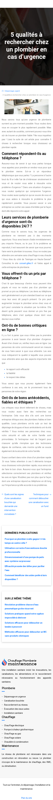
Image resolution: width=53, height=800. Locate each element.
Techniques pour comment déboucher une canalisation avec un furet (39, 500)
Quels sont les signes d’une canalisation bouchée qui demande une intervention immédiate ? (14, 504)
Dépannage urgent (12, 91)
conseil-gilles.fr (26, 263)
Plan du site (26, 798)
